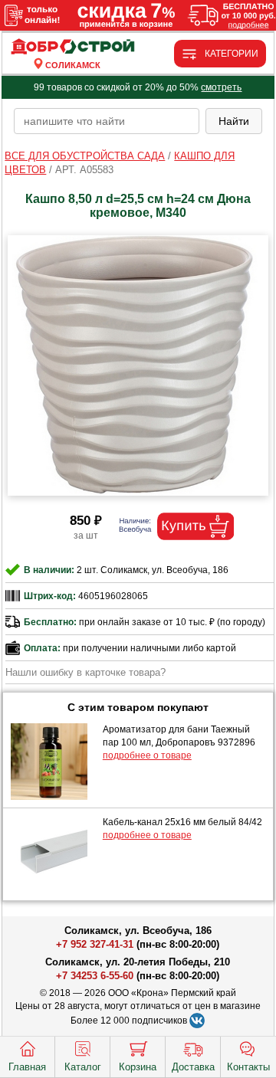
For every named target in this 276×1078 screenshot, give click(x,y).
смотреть (221, 87)
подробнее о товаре (147, 755)
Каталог (82, 1067)
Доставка (193, 1067)
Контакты (248, 1067)
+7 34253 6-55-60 (94, 975)
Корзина (137, 1067)
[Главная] (73, 47)
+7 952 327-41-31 (94, 944)
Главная (27, 1067)
